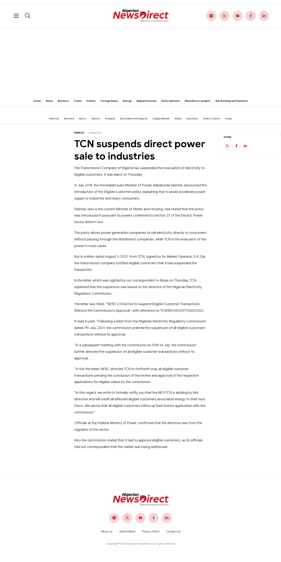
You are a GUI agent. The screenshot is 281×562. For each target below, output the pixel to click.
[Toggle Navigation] (16, 16)
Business (63, 100)
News (49, 100)
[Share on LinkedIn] (245, 146)
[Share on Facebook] (236, 146)
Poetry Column (211, 118)
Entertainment (170, 100)
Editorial (54, 118)
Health (178, 118)
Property (110, 118)
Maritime (69, 118)
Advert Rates (127, 531)
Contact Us (173, 531)
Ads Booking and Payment (231, 100)
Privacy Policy (150, 531)
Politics (91, 100)
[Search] (28, 16)
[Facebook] (251, 16)
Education (192, 118)
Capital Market (160, 118)
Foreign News (109, 100)
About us (106, 531)
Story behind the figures (133, 118)
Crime (77, 100)
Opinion (95, 118)
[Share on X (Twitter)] (227, 146)
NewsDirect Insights (197, 100)
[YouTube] (238, 16)
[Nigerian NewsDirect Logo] (140, 16)
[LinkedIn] (264, 16)
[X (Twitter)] (224, 16)
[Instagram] (211, 16)
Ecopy (228, 118)
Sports (82, 118)
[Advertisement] (140, 58)
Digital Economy (147, 100)
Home (37, 100)
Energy (127, 100)
